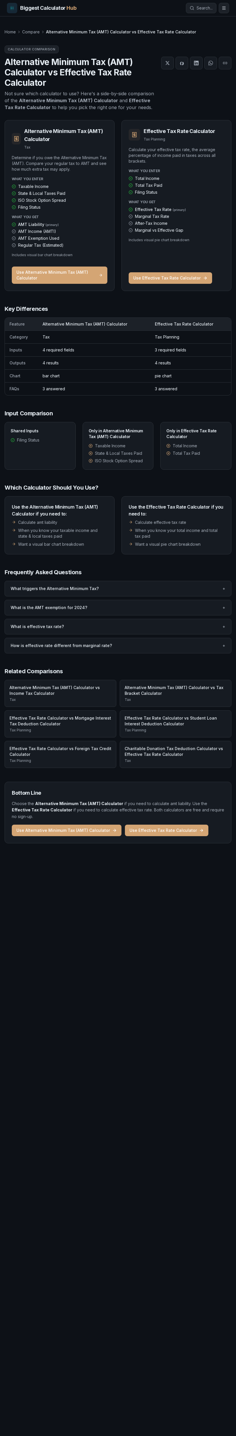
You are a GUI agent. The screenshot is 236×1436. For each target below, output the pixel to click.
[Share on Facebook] (182, 63)
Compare (31, 31)
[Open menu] (224, 8)
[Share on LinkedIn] (196, 63)
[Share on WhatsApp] (210, 63)
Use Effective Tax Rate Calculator (167, 277)
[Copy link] (225, 63)
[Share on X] (167, 63)
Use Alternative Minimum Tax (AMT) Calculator (52, 275)
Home (10, 31)
